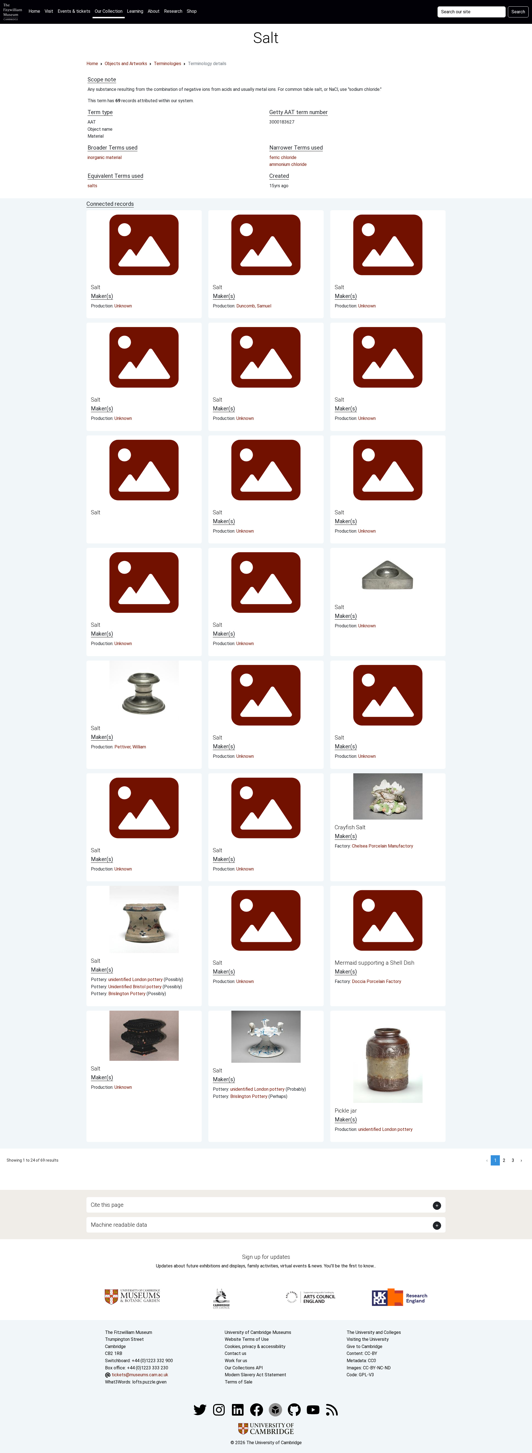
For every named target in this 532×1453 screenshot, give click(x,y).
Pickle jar (346, 1110)
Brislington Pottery (127, 993)
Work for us (236, 1360)
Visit (49, 11)
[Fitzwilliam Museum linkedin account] (257, 1409)
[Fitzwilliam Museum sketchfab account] (276, 1409)
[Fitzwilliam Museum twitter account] (200, 1409)
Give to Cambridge (364, 1346)
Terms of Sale (238, 1382)
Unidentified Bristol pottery (135, 986)
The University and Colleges (374, 1332)
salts (92, 185)
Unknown (123, 306)
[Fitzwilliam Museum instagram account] (219, 1409)
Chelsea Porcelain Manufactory (382, 846)
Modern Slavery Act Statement (255, 1374)
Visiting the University (368, 1339)
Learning (135, 11)
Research (173, 11)
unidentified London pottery (136, 979)
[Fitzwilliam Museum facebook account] (238, 1409)
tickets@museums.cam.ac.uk (140, 1374)
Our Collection (108, 11)
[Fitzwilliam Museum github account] (294, 1409)
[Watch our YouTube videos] (313, 1409)
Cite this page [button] (107, 1205)
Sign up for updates (266, 1257)
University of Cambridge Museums (258, 1332)
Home (35, 11)
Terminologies (167, 63)
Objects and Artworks (126, 63)
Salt (95, 287)
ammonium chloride (288, 164)
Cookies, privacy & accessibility (255, 1346)
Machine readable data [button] (119, 1224)
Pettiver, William (130, 746)
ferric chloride (282, 157)
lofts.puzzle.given (149, 1382)
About (154, 11)
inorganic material (105, 157)
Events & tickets (74, 11)
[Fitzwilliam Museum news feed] (332, 1409)
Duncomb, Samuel (253, 306)
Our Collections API (244, 1367)
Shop (192, 11)
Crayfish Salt (350, 827)
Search (518, 11)
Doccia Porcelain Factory (376, 981)
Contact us (235, 1353)
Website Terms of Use (247, 1339)
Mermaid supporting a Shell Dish (374, 962)
